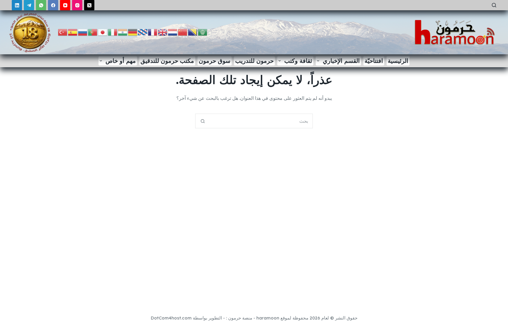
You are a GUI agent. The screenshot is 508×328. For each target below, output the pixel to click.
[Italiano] (113, 32)
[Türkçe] (63, 32)
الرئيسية (398, 60)
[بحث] (494, 5)
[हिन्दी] (123, 32)
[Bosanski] (193, 32)
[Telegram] (29, 5)
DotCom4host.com (171, 318)
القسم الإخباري (341, 60)
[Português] (93, 32)
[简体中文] (183, 32)
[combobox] (261, 121)
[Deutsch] (133, 32)
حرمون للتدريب (254, 60)
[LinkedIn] (17, 5)
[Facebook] (53, 5)
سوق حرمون (214, 60)
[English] (163, 32)
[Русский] (83, 32)
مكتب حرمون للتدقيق (167, 60)
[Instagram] (77, 5)
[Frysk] (143, 32)
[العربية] (203, 32)
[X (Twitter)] (89, 5)
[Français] (153, 32)
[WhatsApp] (41, 5)
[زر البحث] (202, 121)
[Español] (73, 32)
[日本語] (103, 32)
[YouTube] (65, 5)
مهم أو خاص (121, 60)
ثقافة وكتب (298, 60)
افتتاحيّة (374, 60)
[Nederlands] (173, 32)
